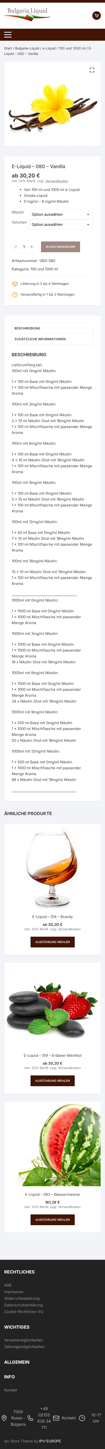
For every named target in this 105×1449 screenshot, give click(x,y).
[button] (92, 70)
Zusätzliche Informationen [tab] (40, 339)
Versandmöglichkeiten (23, 1340)
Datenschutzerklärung (23, 1305)
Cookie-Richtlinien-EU (23, 1311)
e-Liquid (49, 48)
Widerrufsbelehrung (22, 1298)
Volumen (19, 222)
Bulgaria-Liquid (27, 48)
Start (8, 48)
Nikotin (18, 212)
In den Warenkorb (60, 247)
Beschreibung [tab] (27, 328)
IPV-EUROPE (50, 1441)
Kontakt (10, 1390)
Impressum (13, 1291)
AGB (7, 1285)
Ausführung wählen (52, 942)
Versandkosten (56, 181)
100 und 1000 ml (72, 48)
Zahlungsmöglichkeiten (24, 1346)
